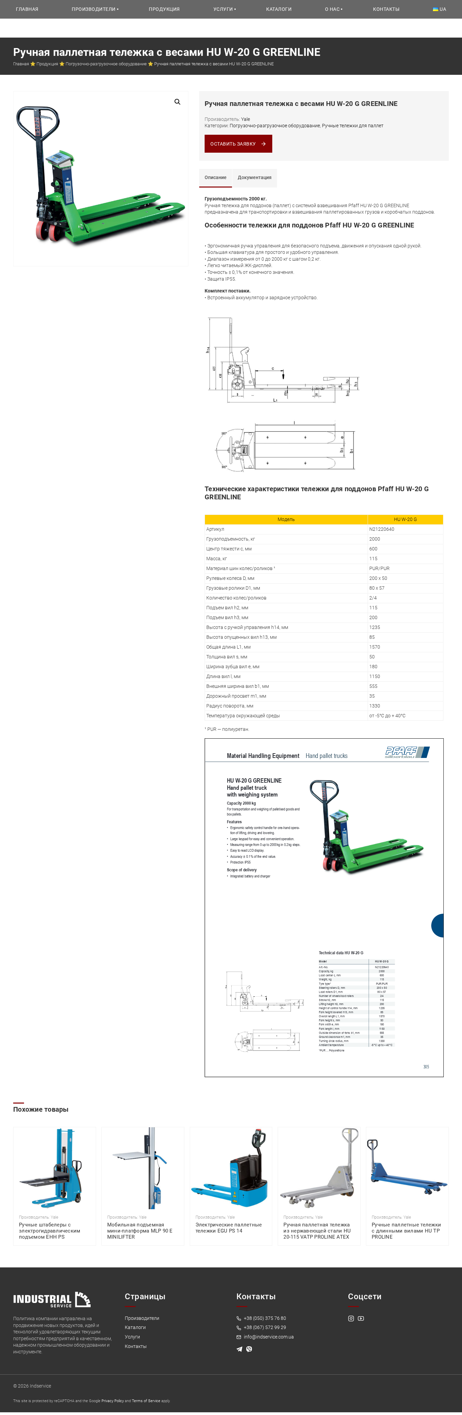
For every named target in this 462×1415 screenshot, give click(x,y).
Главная (27, 9)
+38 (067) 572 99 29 (264, 1327)
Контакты (386, 9)
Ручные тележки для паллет (353, 125)
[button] (177, 102)
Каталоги (279, 9)
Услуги (223, 9)
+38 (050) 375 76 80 (264, 1318)
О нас (332, 9)
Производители (94, 9)
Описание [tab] (216, 177)
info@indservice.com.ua (268, 1337)
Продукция (164, 9)
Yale (245, 119)
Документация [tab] (255, 177)
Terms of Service (146, 1401)
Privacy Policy (112, 1401)
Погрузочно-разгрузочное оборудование (106, 63)
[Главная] (52, 1299)
